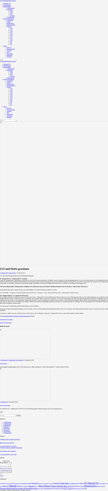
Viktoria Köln (78, 488)
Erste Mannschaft (73, 483)
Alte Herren (6, 428)
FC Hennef (81, 483)
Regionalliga (19, 488)
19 (4, 470)
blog (47, 483)
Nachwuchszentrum (7, 488)
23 (11, 470)
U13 (53, 488)
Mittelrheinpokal (101, 486)
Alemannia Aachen (16, 483)
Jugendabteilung (25, 486)
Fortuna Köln (102, 483)
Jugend (19, 486)
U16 (62, 488)
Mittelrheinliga (90, 486)
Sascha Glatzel (41, 488)
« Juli (1, 475)
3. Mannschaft (12, 273)
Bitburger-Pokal (42, 483)
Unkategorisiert (7, 433)
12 (4, 468)
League (36, 486)
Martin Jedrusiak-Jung (59, 486)
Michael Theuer (79, 486)
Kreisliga (26, 316)
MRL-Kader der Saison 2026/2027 (7, 442)
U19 (69, 488)
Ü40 (85, 488)
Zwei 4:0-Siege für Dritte (5, 405)
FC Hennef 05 (16, 316)
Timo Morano (47, 488)
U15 (59, 488)
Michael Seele (71, 486)
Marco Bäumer (44, 486)
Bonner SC (50, 483)
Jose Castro (14, 446)
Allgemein (6, 427)
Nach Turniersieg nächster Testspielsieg (8, 451)
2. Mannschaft (4, 273)
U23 (30, 316)
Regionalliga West (30, 488)
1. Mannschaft (4, 360)
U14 (56, 488)
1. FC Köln (2, 483)
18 (2, 470)
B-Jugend (28, 483)
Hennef (22, 316)
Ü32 (83, 488)
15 (9, 468)
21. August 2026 (4, 454)
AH (11, 483)
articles (23, 483)
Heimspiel (6, 486)
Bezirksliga (6, 316)
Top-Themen (19, 360)
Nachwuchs (6, 430)
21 (7, 470)
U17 (66, 488)
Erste (67, 483)
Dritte (10, 316)
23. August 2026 (4, 446)
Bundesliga (56, 483)
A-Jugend (8, 483)
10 (1, 468)
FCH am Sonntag (3, 363)
